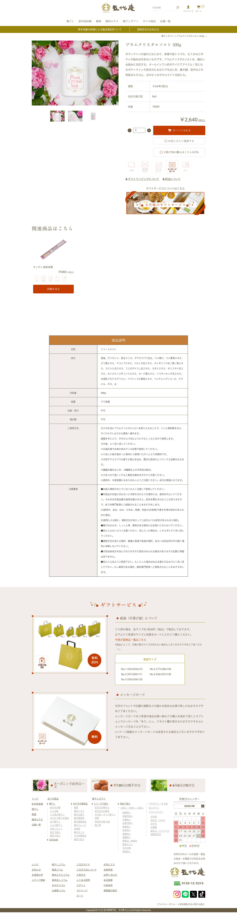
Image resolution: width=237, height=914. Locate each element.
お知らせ (36, 869)
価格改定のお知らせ (148, 29)
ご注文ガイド (83, 864)
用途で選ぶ (125, 804)
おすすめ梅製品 (80, 804)
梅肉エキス (111, 21)
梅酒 (98, 21)
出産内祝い (127, 823)
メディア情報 (38, 880)
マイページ (82, 890)
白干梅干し (55, 822)
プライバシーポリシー (167, 904)
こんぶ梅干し (56, 825)
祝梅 (97, 818)
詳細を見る (53, 289)
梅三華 (98, 825)
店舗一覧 (165, 21)
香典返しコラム (59, 880)
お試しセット (56, 829)
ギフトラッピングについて (143, 179)
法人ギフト (154, 808)
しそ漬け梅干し (57, 815)
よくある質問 (83, 880)
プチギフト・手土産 (158, 804)
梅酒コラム (57, 869)
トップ (35, 798)
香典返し (126, 851)
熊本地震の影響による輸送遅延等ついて (100, 29)
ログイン (81, 885)
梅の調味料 (79, 818)
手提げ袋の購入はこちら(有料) (181, 152)
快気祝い (126, 830)
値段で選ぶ (55, 836)
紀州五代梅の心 (102, 807)
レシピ (35, 864)
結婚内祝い (127, 816)
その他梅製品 (80, 836)
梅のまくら (79, 832)
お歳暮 (154, 827)
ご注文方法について (87, 869)
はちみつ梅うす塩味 (59, 818)
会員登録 (108, 869)
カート (80, 895)
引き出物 (126, 848)
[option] (75, 73)
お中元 (154, 824)
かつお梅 (54, 811)
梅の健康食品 (80, 822)
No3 (154, 96)
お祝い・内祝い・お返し (132, 808)
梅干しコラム (58, 864)
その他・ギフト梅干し (105, 815)
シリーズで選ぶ (101, 804)
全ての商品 (149, 21)
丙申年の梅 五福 (102, 822)
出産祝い (126, 820)
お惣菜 (77, 829)
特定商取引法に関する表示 (191, 904)
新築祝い (126, 827)
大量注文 (81, 875)
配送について (173, 179)
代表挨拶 (108, 885)
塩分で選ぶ (55, 832)
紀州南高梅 (85, 21)
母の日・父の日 (158, 820)
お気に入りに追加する (181, 141)
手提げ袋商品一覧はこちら (130, 639)
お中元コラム (58, 885)
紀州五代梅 (55, 807)
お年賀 (154, 817)
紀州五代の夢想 (102, 811)
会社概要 (108, 880)
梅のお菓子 (79, 815)
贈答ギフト (127, 844)
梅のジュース (80, 825)
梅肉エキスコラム (61, 875)
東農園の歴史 (110, 890)
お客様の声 (37, 875)
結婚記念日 (156, 834)
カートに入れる (182, 130)
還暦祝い (126, 834)
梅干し (70, 21)
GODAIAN (53, 840)
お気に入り (109, 864)
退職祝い (126, 837)
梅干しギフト (130, 21)
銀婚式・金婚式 (129, 841)
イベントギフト (156, 812)
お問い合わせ (110, 875)
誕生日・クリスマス (160, 831)
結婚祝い (126, 812)
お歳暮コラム (58, 890)
